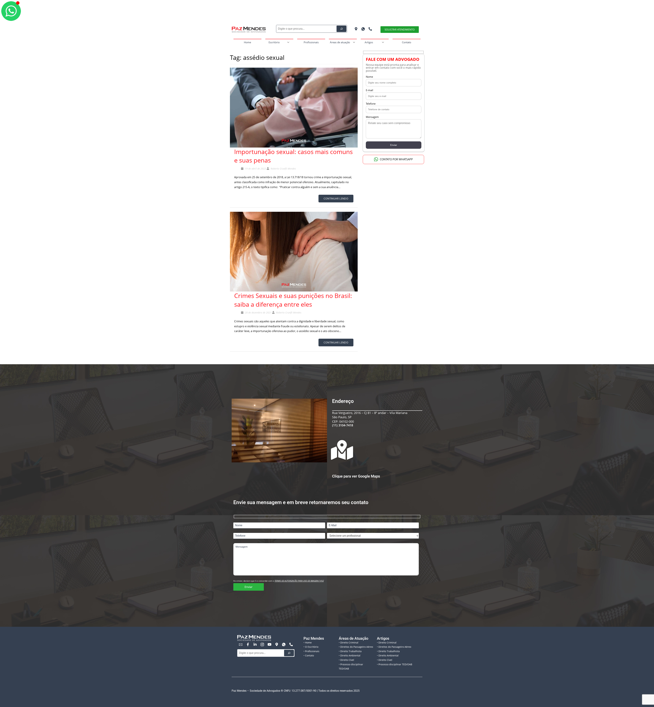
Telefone (371, 103)
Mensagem (372, 117)
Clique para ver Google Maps (356, 476)
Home (247, 42)
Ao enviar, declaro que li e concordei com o (278, 580)
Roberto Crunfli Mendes (283, 168)
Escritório (274, 42)
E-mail (369, 90)
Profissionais (311, 42)
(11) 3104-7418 (342, 425)
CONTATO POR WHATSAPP (396, 159)
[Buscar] (289, 653)
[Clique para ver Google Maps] (342, 450)
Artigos (369, 42)
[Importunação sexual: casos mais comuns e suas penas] (294, 107)
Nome (369, 76)
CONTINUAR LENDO (336, 198)
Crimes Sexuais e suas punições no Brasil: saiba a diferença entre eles (293, 299)
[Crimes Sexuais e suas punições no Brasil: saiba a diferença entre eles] (294, 251)
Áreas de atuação (340, 42)
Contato (406, 42)
